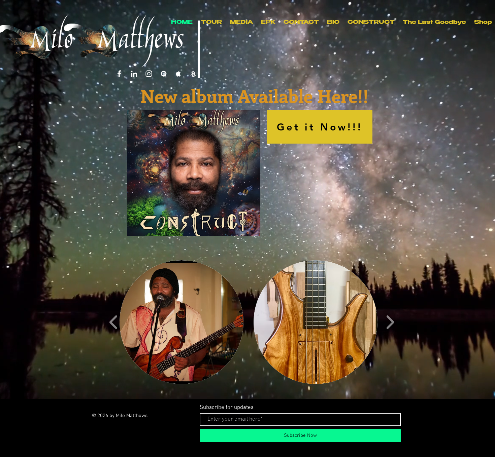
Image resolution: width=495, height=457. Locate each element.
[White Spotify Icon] (163, 73)
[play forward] (390, 322)
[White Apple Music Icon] (178, 73)
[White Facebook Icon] (119, 73)
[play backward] (113, 322)
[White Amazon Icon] (193, 73)
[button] (181, 322)
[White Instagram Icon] (148, 73)
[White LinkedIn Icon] (134, 73)
